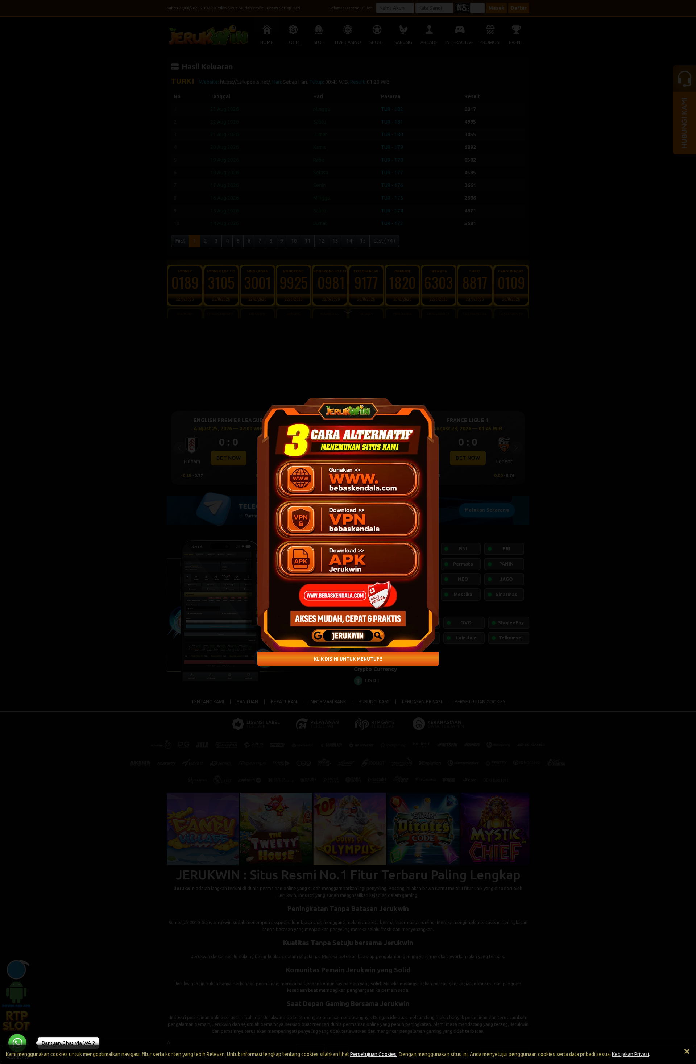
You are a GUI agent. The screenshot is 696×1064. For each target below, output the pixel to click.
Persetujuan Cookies (373, 1054)
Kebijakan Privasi (630, 1054)
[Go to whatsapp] (17, 1043)
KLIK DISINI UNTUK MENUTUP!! (348, 658)
